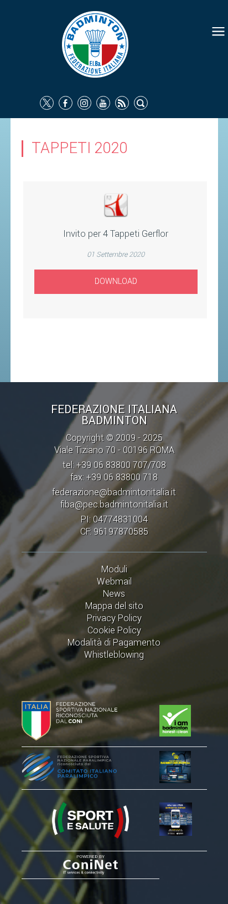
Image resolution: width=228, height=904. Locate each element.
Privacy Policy (114, 618)
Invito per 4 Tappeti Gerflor (115, 233)
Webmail (114, 581)
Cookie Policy (114, 630)
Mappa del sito (114, 606)
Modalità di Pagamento (114, 642)
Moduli (114, 569)
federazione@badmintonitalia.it (114, 492)
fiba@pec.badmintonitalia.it (114, 504)
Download (116, 281)
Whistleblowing (114, 654)
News (114, 593)
